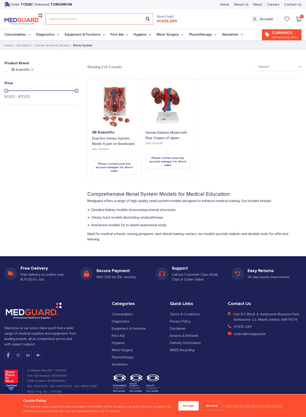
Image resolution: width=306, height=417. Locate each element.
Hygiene (140, 35)
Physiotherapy (200, 35)
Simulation (230, 35)
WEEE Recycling (182, 350)
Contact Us (293, 4)
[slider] (6, 90)
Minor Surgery (168, 35)
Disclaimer (178, 329)
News (257, 4)
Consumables (15, 35)
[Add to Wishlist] (133, 86)
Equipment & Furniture (82, 35)
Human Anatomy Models (52, 45)
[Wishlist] (287, 19)
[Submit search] (148, 19)
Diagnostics (45, 35)
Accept (188, 406)
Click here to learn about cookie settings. (254, 406)
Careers (273, 4)
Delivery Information (185, 343)
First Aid (116, 35)
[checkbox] (6, 69)
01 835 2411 (167, 21)
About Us (241, 4)
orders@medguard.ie (250, 334)
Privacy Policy (180, 321)
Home (224, 4)
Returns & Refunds (184, 336)
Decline (212, 406)
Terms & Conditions (185, 314)
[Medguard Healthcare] (23, 19)
